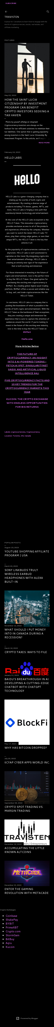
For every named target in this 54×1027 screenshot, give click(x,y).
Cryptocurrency (33, 432)
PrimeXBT (12, 927)
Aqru (9, 943)
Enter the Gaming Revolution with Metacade (26, 891)
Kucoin (10, 947)
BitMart (27, 332)
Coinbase (11, 916)
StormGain (12, 935)
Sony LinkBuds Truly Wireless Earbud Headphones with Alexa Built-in (23, 576)
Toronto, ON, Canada (22, 436)
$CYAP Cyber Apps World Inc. (27, 762)
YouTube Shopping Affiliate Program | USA (26, 553)
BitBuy (10, 939)
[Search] (48, 11)
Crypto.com (13, 931)
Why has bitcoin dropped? (25, 748)
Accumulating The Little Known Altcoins (24, 850)
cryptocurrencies (18, 432)
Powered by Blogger (29, 1018)
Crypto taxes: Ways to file (25, 652)
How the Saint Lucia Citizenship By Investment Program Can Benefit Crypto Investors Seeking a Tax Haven (26, 107)
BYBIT (10, 923)
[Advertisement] (27, 462)
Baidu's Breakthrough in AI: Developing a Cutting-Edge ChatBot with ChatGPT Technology (26, 685)
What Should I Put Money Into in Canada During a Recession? (25, 633)
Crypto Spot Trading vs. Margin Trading (23, 809)
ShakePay (12, 920)
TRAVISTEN (11, 17)
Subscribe (10, 3)
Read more (44, 142)
